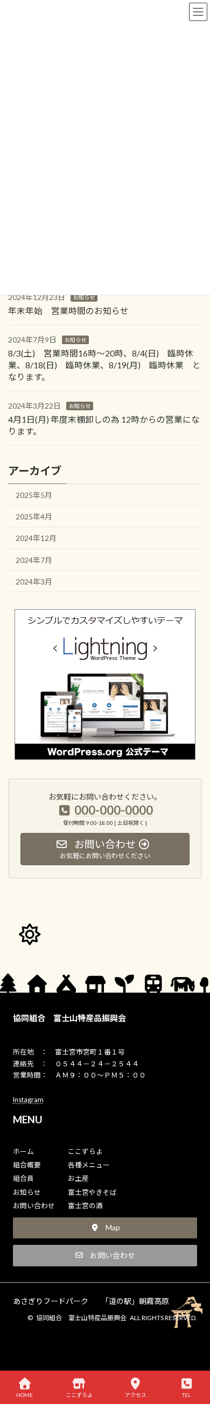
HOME (24, 1395)
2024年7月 (34, 560)
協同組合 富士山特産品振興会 (69, 1018)
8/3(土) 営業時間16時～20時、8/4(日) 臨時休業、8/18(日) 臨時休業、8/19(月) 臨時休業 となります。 (104, 365)
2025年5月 (34, 495)
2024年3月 (34, 581)
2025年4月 (34, 516)
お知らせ (84, 297)
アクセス (135, 1395)
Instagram (28, 1100)
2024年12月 (36, 538)
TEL (186, 1395)
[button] (105, 1228)
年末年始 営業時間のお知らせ (68, 310)
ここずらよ (79, 1395)
